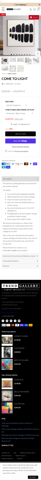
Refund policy (7, 455)
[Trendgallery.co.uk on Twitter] (7, 321)
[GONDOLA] (7, 383)
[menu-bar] (4, 9)
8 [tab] (29, 54)
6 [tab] (24, 54)
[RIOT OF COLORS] (7, 364)
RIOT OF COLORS (21, 360)
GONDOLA (18, 380)
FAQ (15, 453)
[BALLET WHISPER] (7, 395)
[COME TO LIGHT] (20, 35)
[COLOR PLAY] (7, 407)
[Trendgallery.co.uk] (14, 9)
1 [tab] (11, 54)
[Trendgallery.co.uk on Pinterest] (11, 321)
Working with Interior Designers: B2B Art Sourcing (20, 435)
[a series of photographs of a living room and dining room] (12, 68)
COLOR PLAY (19, 404)
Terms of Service (7, 458)
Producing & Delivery (11, 261)
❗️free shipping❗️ (20, 5)
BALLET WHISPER (21, 392)
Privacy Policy (21, 455)
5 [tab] (21, 54)
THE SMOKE (19, 348)
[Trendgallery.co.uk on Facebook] (3, 321)
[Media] (37, 53)
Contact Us (6, 453)
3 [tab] (16, 54)
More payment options (20, 146)
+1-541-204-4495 (8, 316)
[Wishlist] (34, 9)
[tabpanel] (20, 35)
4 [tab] (19, 54)
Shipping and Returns (27, 453)
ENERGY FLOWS (21, 336)
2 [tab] (14, 54)
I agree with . (18, 151)
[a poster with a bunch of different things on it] (20, 68)
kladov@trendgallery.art (9, 312)
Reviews (6, 266)
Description (7, 179)
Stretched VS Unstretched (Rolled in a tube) (19, 256)
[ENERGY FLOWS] (7, 340)
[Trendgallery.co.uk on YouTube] (19, 321)
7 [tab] (27, 54)
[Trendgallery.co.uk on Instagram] (15, 321)
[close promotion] (39, 5)
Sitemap (19, 458)
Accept (33, 477)
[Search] (31, 9)
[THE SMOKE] (7, 352)
